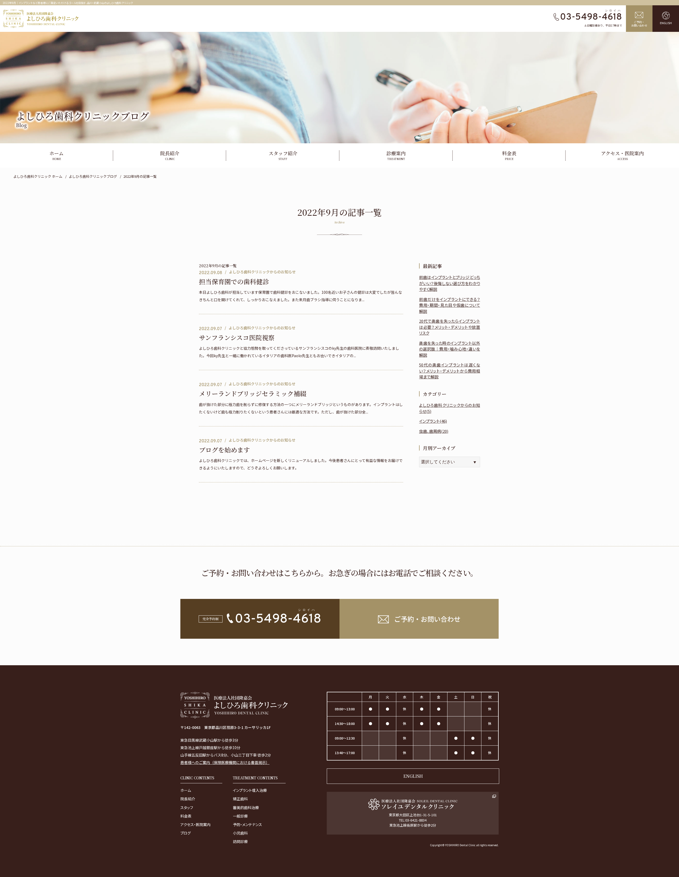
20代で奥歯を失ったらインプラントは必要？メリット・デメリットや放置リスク (449, 327)
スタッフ (186, 807)
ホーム (185, 790)
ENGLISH (413, 776)
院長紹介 (187, 798)
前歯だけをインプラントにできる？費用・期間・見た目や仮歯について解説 (449, 305)
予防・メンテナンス (247, 824)
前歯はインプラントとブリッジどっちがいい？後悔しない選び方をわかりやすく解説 (449, 283)
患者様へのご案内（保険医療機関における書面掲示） (224, 762)
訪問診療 (240, 841)
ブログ (185, 833)
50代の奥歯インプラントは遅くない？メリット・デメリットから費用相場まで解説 (449, 370)
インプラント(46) (433, 421)
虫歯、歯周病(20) (433, 431)
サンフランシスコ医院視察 (237, 337)
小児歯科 (240, 833)
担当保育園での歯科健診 (234, 281)
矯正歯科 (240, 798)
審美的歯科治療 (246, 807)
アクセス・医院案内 (195, 824)
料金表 (185, 816)
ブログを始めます (224, 450)
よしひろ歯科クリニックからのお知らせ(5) (449, 408)
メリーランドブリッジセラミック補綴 (252, 393)
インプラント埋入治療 (250, 790)
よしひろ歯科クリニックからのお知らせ (262, 271)
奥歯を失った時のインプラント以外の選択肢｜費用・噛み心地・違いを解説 (449, 349)
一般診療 (240, 816)
